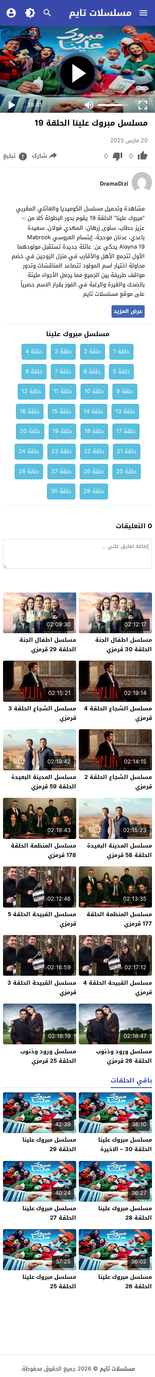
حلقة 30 (61, 491)
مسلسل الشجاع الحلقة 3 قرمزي (42, 713)
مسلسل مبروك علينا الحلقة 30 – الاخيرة (125, 1144)
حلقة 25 (126, 471)
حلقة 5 (121, 371)
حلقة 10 (94, 391)
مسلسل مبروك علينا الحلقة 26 (125, 1282)
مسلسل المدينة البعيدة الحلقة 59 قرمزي (43, 782)
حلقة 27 (61, 471)
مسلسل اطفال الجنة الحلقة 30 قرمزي (123, 644)
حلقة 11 (62, 391)
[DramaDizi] (142, 191)
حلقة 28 (29, 471)
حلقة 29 (94, 491)
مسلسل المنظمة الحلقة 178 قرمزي (43, 850)
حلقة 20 (30, 431)
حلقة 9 (124, 391)
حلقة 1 (121, 351)
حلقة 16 (30, 411)
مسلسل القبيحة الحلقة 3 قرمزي (41, 987)
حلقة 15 (61, 411)
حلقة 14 (93, 411)
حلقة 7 (63, 371)
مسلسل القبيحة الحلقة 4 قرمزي (117, 987)
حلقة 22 (94, 451)
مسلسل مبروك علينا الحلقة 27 (49, 1213)
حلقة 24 (29, 451)
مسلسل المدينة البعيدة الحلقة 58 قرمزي (119, 850)
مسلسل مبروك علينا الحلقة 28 (125, 1213)
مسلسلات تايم (100, 12)
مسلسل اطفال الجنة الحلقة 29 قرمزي (47, 644)
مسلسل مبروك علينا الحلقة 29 (49, 1144)
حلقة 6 (92, 371)
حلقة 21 (126, 451)
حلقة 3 (63, 351)
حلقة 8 (34, 371)
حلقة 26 (94, 471)
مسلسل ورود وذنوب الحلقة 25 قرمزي (48, 1056)
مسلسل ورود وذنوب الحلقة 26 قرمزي (124, 1056)
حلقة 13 (125, 411)
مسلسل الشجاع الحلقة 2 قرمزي (118, 782)
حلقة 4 (34, 351)
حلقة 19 (62, 431)
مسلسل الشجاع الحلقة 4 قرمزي (118, 713)
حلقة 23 (61, 451)
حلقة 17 (126, 431)
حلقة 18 (94, 431)
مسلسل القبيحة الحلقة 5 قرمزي (42, 919)
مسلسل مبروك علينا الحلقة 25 (49, 1282)
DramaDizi (114, 184)
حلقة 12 (31, 391)
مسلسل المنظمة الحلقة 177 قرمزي (119, 919)
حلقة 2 (92, 351)
